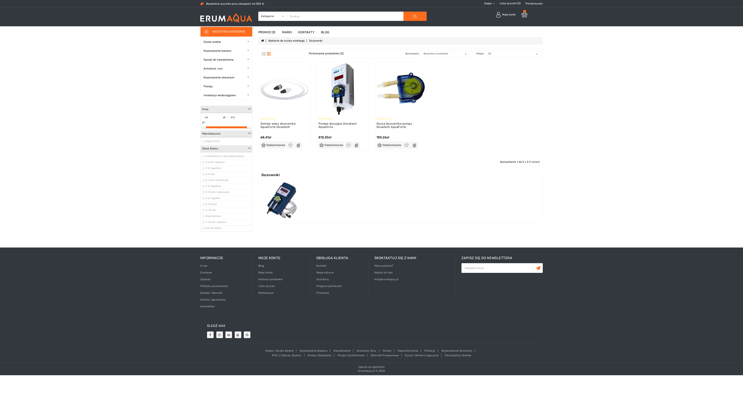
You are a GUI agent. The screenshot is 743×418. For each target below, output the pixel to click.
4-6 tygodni (212, 198)
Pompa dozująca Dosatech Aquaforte (337, 125)
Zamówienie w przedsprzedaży (224, 156)
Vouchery (322, 279)
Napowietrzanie (408, 350)
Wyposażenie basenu (313, 350)
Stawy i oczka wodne (279, 350)
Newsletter (207, 306)
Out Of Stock (213, 228)
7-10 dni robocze (215, 222)
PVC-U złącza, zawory (287, 355)
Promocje (267, 32)
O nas (204, 265)
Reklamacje (266, 293)
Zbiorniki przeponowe (385, 355)
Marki (287, 32)
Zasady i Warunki (211, 293)
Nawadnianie (342, 350)
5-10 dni (210, 210)
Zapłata (205, 279)
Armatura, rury (367, 350)
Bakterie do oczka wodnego (286, 40)
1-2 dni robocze (215, 162)
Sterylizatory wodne (458, 355)
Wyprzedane (213, 216)
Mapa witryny (325, 272)
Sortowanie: (412, 53)
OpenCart (378, 367)
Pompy (387, 350)
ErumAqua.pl (366, 371)
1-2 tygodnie (213, 168)
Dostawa (206, 272)
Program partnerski (329, 286)
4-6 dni (210, 174)
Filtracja (429, 350)
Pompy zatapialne (319, 355)
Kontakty (306, 32)
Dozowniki (316, 40)
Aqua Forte (212, 141)
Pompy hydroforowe (351, 355)
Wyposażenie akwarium (456, 350)
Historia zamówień (270, 279)
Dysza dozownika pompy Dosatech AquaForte (394, 125)
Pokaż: (480, 53)
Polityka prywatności (214, 286)
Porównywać (534, 3)
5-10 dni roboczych (217, 192)
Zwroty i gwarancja (213, 299)
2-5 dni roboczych (217, 180)
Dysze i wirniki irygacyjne (422, 355)
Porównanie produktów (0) (326, 53)
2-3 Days (211, 204)
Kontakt (321, 265)
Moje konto (265, 272)
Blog (325, 32)
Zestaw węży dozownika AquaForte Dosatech (278, 125)
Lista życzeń (266, 286)
